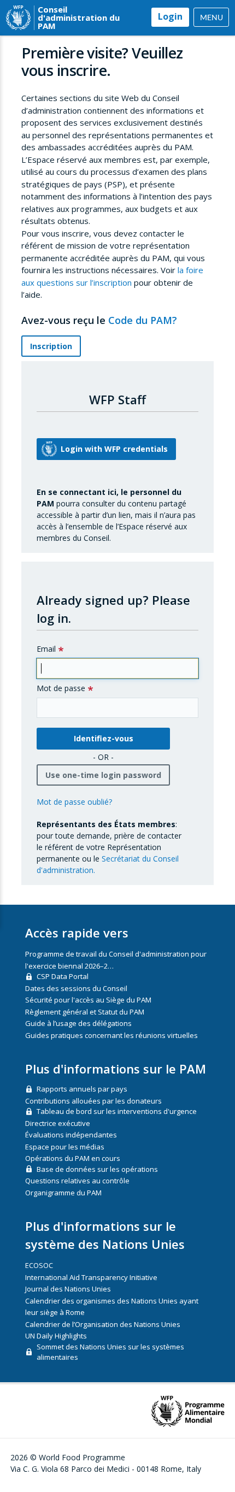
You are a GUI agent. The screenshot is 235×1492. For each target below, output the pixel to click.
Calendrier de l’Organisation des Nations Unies (102, 1324)
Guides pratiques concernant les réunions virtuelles (111, 1035)
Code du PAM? (144, 320)
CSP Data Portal (63, 976)
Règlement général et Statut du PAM (84, 1012)
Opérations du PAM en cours (72, 1158)
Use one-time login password (103, 775)
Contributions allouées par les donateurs (93, 1101)
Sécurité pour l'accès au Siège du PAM (88, 1000)
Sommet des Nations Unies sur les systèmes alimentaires (110, 1352)
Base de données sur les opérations (97, 1169)
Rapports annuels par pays (82, 1089)
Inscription (51, 346)
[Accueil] (18, 17)
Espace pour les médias (64, 1147)
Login (170, 16)
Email (46, 649)
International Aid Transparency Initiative (91, 1277)
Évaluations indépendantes (71, 1135)
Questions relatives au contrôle (77, 1181)
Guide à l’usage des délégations (78, 1023)
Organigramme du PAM (63, 1193)
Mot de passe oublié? (74, 802)
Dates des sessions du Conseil (76, 988)
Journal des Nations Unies (68, 1289)
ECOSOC (39, 1265)
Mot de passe (61, 688)
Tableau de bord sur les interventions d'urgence (117, 1111)
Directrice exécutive (57, 1123)
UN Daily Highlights (56, 1336)
